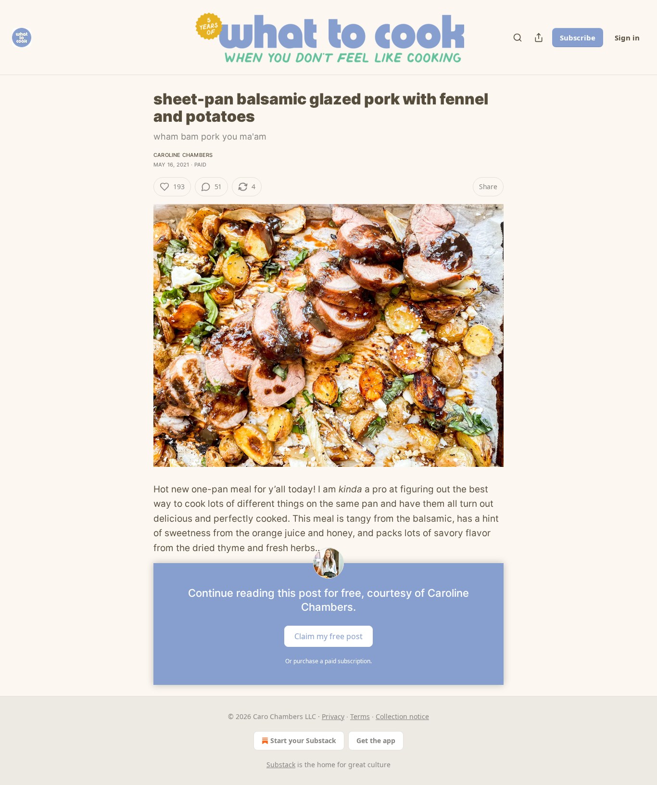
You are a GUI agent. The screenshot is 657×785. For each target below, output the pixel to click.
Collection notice (402, 716)
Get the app (375, 740)
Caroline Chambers (183, 155)
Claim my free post (328, 636)
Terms (360, 716)
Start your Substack (303, 740)
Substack (280, 764)
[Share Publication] (538, 37)
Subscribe (577, 37)
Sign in (627, 37)
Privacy (333, 716)
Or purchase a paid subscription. (328, 661)
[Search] (517, 37)
